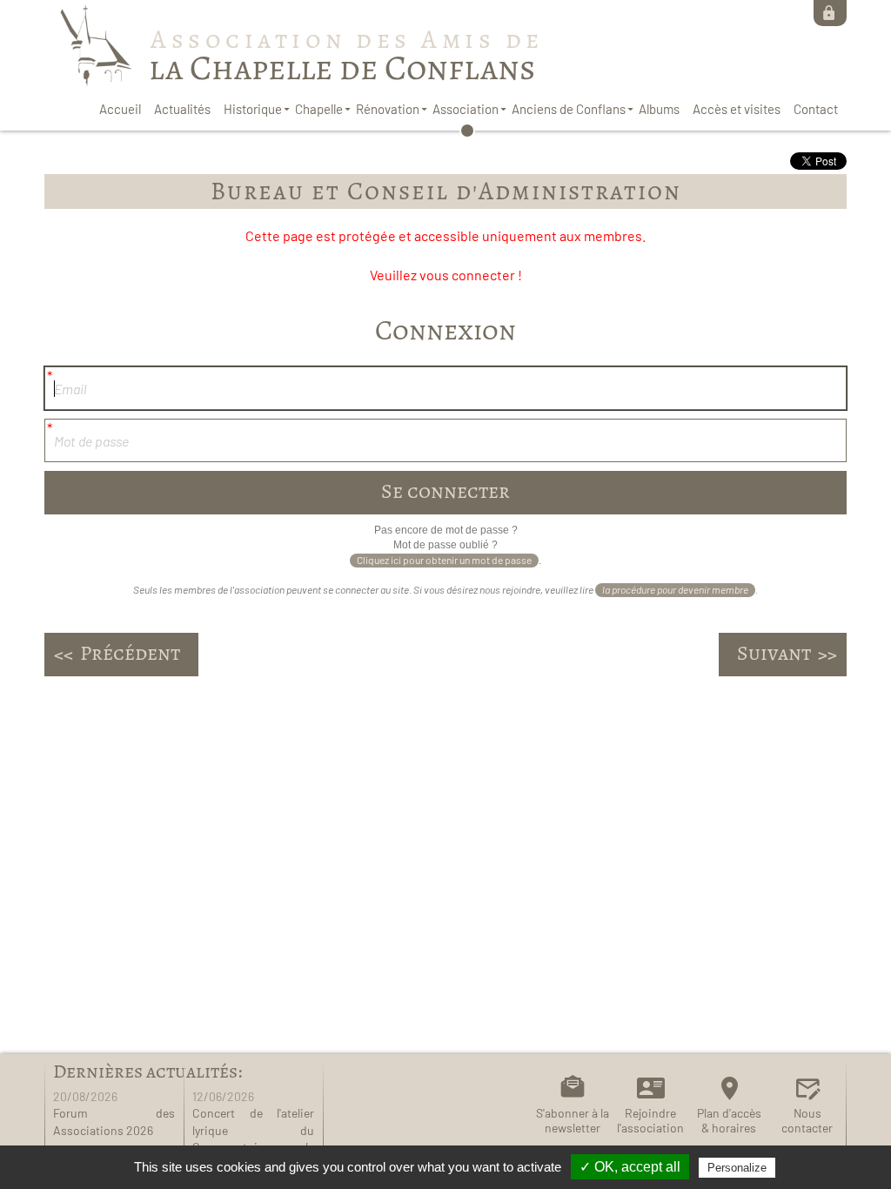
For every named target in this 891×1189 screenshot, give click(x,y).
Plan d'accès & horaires (729, 1120)
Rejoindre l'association (650, 1120)
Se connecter (830, 13)
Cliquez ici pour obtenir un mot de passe (444, 560)
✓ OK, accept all (629, 1166)
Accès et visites (736, 109)
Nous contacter (807, 1120)
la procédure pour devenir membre (675, 589)
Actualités (182, 109)
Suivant (774, 653)
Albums (659, 109)
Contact (816, 109)
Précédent (130, 653)
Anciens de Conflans (569, 109)
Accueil (120, 109)
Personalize (737, 1167)
